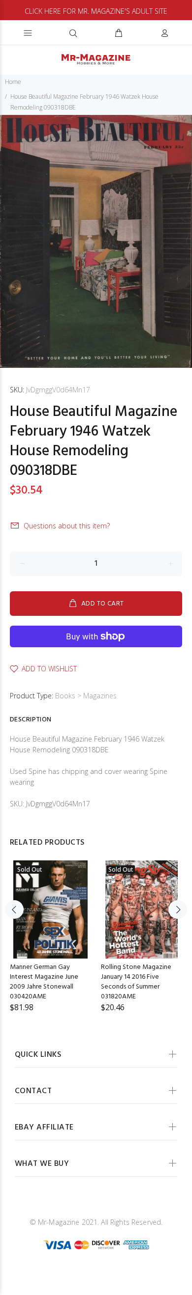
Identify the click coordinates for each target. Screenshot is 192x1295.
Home (13, 82)
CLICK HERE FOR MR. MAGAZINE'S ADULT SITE (96, 11)
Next (177, 909)
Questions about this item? (67, 525)
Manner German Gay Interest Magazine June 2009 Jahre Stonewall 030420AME (44, 982)
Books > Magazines (86, 695)
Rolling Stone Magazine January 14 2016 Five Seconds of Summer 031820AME (136, 982)
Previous (14, 909)
